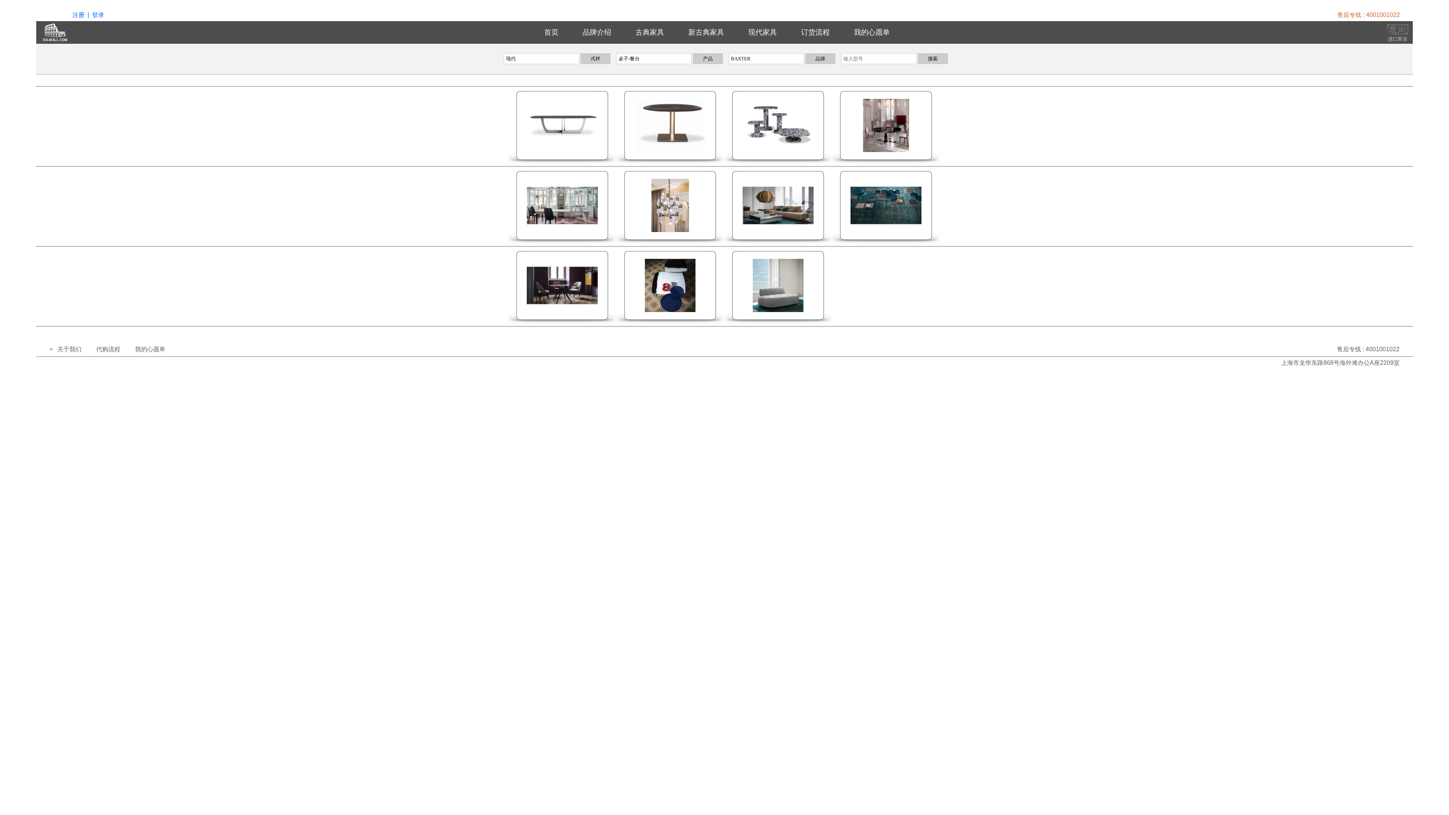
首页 (551, 32)
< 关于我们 (65, 349)
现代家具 (762, 32)
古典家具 (649, 32)
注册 (78, 15)
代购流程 (108, 349)
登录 (98, 15)
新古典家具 (706, 32)
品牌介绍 (597, 32)
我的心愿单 (872, 32)
